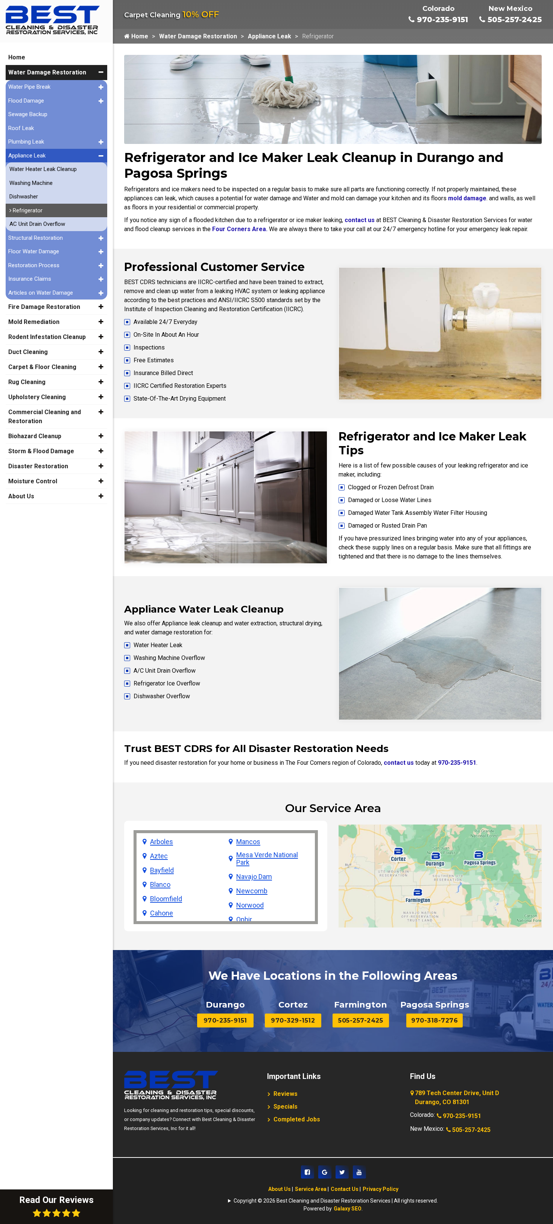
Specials (285, 1106)
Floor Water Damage (33, 251)
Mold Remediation (33, 321)
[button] (101, 72)
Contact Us (345, 1189)
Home (139, 36)
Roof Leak (21, 128)
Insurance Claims (29, 278)
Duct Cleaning (28, 352)
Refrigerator (27, 210)
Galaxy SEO (348, 1209)
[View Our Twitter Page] (342, 1172)
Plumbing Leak (26, 141)
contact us (360, 220)
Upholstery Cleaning (37, 397)
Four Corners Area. (239, 229)
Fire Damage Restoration (44, 306)
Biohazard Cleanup (34, 436)
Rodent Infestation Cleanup (47, 336)
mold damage (467, 198)
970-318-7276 (434, 1020)
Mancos (248, 842)
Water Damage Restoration (198, 36)
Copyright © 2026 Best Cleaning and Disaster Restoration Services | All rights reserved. (336, 1201)
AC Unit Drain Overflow (37, 224)
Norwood (250, 905)
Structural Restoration (35, 238)
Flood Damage (26, 100)
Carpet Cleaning (171, 15)
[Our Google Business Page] (325, 1172)
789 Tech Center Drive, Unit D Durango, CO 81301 (457, 1097)
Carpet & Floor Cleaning (42, 367)
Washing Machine (31, 183)
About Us (279, 1189)
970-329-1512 (293, 1020)
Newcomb (251, 891)
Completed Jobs (296, 1119)
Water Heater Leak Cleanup (43, 169)
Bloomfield (166, 899)
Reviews (285, 1093)
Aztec (159, 856)
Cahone (161, 913)
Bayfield (162, 870)
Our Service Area (333, 808)
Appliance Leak (269, 36)
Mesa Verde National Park (267, 858)
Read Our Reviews (56, 1200)
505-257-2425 (513, 19)
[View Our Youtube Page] (359, 1172)
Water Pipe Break (29, 86)
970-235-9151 (441, 19)
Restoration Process (33, 265)
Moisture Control (32, 481)
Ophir (244, 919)
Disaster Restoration (38, 466)
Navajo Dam (254, 877)
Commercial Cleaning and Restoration (44, 417)
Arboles (161, 842)
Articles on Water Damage (40, 292)
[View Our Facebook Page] (307, 1172)
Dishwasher (23, 196)
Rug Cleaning (27, 382)
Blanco (160, 884)
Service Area (311, 1189)
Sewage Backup (27, 114)
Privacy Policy (380, 1189)
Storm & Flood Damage (41, 451)
